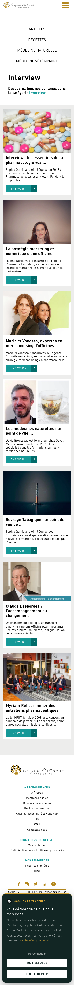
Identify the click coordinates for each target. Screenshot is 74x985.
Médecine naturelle (37, 50)
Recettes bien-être (37, 865)
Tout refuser (37, 962)
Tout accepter (37, 974)
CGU (37, 824)
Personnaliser (37, 953)
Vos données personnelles (36, 940)
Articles (37, 29)
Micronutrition (37, 845)
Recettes (37, 40)
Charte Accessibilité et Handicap (37, 813)
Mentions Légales (37, 797)
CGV (37, 819)
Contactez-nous (37, 829)
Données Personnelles (37, 803)
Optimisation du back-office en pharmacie (37, 850)
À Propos (37, 792)
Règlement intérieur (37, 808)
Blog (37, 870)
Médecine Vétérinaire (37, 61)
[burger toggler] (65, 5)
